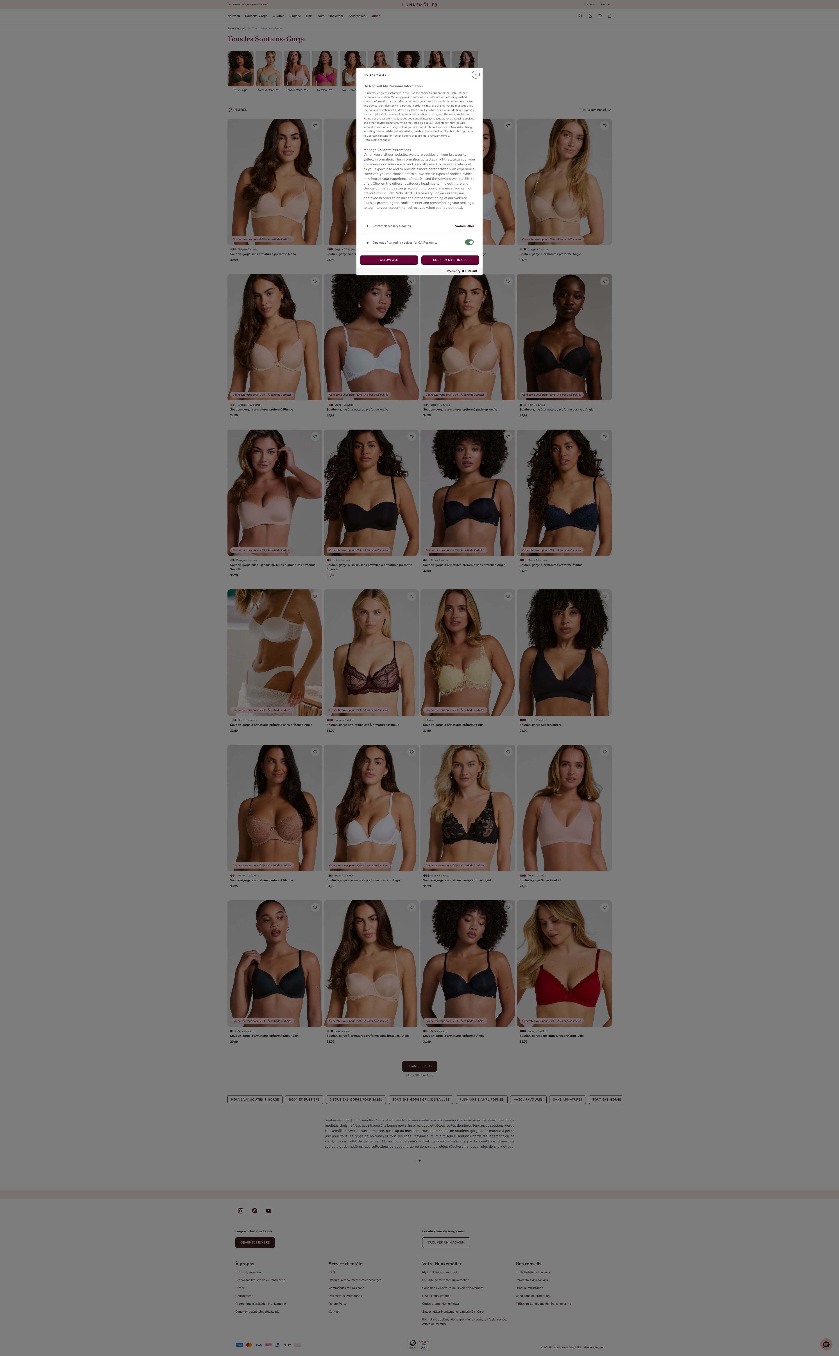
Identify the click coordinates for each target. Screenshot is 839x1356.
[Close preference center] (475, 74)
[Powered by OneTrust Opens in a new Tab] (463, 271)
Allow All (389, 260)
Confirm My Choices (450, 260)
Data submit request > (377, 140)
